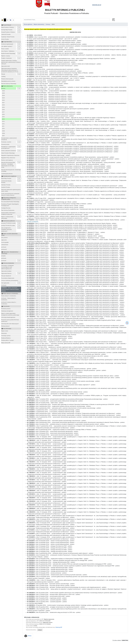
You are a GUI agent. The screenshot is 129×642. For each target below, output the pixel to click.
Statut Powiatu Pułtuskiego (8, 153)
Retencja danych (5, 326)
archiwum (3, 247)
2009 (3, 131)
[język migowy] (10, 20)
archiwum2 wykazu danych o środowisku (8, 303)
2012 (3, 123)
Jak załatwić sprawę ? (6, 46)
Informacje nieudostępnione (8, 317)
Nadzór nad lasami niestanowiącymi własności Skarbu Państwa (10, 289)
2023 (3, 97)
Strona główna (28, 24)
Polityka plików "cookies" (7, 340)
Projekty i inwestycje (6, 58)
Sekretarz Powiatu (5, 184)
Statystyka (4, 333)
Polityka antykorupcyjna (7, 78)
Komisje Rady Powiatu (6, 29)
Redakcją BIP (59, 627)
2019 (3, 107)
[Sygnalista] (13, 20)
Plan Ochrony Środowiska (7, 210)
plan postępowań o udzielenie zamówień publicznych (6, 229)
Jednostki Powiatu (6, 34)
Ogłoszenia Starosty (6, 273)
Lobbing (3, 76)
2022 (3, 100)
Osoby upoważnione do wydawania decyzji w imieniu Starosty (10, 194)
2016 (3, 114)
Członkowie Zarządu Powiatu (6, 181)
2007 (3, 135)
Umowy (3, 88)
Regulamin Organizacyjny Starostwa (10, 155)
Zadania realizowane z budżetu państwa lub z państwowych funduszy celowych (11, 62)
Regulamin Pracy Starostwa (8, 157)
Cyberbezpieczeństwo (7, 173)
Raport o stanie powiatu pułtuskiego (7, 217)
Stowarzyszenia (5, 144)
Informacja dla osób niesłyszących (10, 323)
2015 (3, 116)
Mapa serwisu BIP (5, 342)
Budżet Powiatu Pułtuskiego (8, 53)
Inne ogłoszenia (5, 283)
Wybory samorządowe (7, 160)
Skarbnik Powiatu (5, 187)
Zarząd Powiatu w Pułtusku (8, 32)
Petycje (3, 74)
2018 (3, 109)
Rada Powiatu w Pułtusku (7, 27)
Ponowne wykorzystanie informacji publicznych (10, 320)
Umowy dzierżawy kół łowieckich (9, 280)
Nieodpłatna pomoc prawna (8, 81)
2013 (3, 121)
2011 (3, 126)
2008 (3, 133)
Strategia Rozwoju (5, 208)
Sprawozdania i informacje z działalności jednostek (8, 213)
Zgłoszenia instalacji (6, 271)
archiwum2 (4, 249)
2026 (3, 90)
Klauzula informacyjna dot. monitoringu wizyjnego (11, 170)
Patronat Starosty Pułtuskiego (8, 83)
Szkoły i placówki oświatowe (8, 150)
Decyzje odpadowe (6, 275)
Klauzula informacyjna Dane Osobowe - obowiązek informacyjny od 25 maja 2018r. (8, 165)
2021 (3, 102)
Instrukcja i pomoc (6, 335)
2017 (3, 112)
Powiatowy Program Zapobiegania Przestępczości (10, 204)
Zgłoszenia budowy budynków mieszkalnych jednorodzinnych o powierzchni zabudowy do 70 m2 (9, 70)
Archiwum (3, 285)
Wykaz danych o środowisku (8, 295)
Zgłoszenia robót (5, 66)
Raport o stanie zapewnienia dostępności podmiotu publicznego (10, 314)
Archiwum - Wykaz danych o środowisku (8, 299)
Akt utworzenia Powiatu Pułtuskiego (10, 201)
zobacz (40, 630)
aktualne (3, 255)
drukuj (29, 635)
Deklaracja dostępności (7, 311)
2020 (3, 105)
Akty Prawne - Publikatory (7, 51)
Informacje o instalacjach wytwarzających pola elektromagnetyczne (7, 267)
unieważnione (4, 244)
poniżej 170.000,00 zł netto (8, 225)
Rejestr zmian (4, 331)
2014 (3, 119)
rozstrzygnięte (5, 242)
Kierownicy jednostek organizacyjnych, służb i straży (11, 190)
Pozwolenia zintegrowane (7, 278)
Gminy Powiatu (5, 39)
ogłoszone (4, 240)
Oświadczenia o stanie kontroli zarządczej (9, 138)
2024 (3, 95)
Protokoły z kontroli (6, 142)
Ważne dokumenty (39, 24)
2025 (3, 93)
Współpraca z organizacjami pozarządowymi (8, 147)
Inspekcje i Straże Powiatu (7, 36)
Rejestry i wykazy (5, 55)
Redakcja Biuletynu (6, 338)
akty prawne (4, 237)
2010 (3, 128)
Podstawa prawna (5, 308)
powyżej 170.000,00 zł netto (8, 223)
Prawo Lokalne (5, 48)
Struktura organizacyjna (7, 44)
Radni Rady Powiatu (6, 178)
